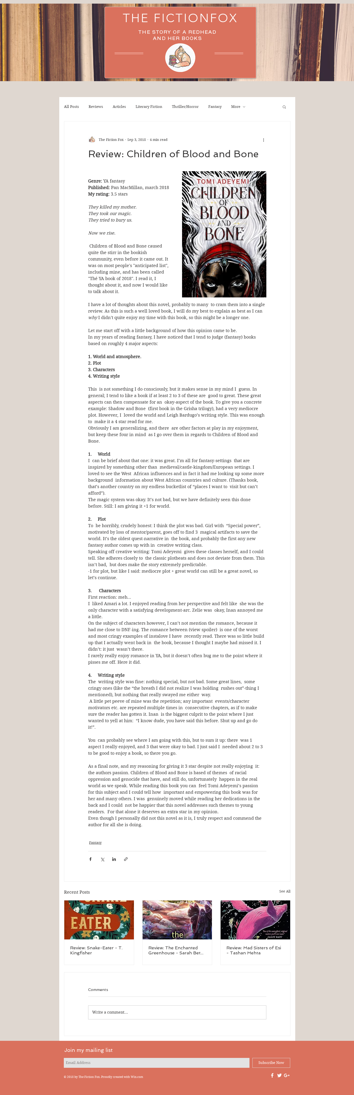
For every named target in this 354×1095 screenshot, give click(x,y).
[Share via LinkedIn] (114, 859)
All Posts (71, 107)
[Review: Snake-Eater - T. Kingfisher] (99, 919)
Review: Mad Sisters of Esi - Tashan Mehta (253, 950)
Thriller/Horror (185, 107)
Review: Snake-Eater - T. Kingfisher (96, 950)
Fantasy (215, 107)
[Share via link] (126, 859)
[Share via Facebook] (90, 859)
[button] (284, 107)
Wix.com (137, 1077)
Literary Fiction (149, 107)
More (235, 107)
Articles (119, 107)
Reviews (96, 107)
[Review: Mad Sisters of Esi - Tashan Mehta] (255, 919)
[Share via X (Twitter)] (102, 859)
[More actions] (263, 140)
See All (284, 891)
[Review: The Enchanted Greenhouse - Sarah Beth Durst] (177, 919)
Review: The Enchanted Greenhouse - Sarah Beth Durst (175, 950)
